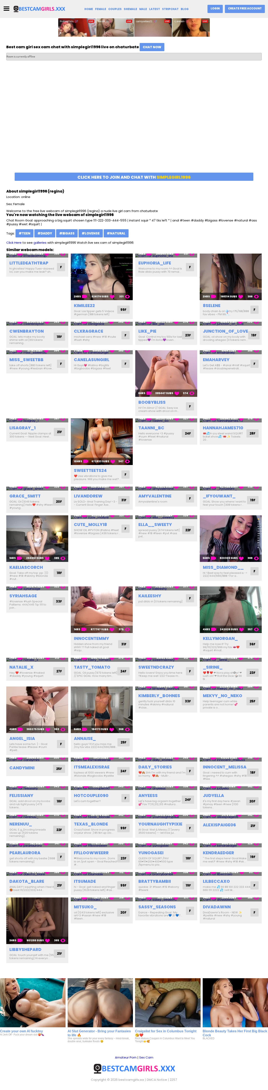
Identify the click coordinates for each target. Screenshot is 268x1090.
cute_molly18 (90, 524)
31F (123, 500)
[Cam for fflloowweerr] (102, 845)
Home (88, 9)
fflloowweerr (91, 853)
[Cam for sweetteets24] (102, 441)
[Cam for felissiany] (37, 788)
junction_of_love (225, 331)
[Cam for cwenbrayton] (37, 324)
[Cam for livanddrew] (102, 489)
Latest (154, 9)
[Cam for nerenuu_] (37, 817)
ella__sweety (155, 524)
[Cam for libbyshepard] (37, 920)
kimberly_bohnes (159, 696)
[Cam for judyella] (231, 788)
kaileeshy (149, 596)
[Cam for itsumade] (102, 874)
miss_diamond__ (223, 567)
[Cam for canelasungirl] (102, 352)
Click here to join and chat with (134, 177)
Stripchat (170, 9)
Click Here (14, 242)
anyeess (148, 795)
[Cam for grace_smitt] (37, 489)
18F (59, 337)
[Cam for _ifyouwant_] (231, 489)
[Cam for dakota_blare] (37, 874)
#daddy (44, 233)
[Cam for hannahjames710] (231, 420)
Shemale (130, 9)
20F (59, 501)
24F (188, 433)
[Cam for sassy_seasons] (166, 899)
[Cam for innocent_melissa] (231, 760)
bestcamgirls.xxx (131, 1079)
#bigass (67, 233)
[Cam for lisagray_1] (37, 420)
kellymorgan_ (220, 638)
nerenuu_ (20, 824)
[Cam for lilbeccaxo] (231, 874)
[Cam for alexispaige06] (231, 817)
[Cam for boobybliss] (166, 373)
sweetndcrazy (156, 667)
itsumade (85, 881)
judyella (213, 795)
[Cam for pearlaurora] (37, 845)
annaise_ (85, 738)
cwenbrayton (26, 331)
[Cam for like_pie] (166, 324)
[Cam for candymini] (37, 760)
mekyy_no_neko (222, 696)
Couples (115, 9)
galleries (40, 242)
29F (123, 742)
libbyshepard (25, 949)
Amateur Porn (126, 1057)
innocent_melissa (224, 767)
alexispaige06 (219, 825)
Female (100, 9)
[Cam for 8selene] (231, 277)
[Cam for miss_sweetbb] (37, 352)
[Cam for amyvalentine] (166, 489)
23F (188, 335)
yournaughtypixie (160, 824)
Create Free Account (245, 8)
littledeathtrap (28, 263)
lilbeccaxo (216, 881)
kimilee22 (84, 306)
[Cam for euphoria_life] (166, 256)
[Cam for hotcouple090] (102, 788)
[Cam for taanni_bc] (166, 420)
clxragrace (88, 331)
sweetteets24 (90, 470)
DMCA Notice (157, 1079)
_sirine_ (213, 667)
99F (123, 309)
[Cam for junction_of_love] (231, 324)
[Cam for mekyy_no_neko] (231, 688)
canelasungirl (91, 360)
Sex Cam (146, 1057)
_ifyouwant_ (219, 496)
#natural (116, 233)
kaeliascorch (26, 567)
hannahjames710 (223, 428)
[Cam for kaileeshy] (166, 588)
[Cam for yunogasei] (166, 845)
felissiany (21, 795)
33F (59, 601)
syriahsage (23, 596)
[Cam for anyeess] (166, 788)
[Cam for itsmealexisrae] (102, 760)
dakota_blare (26, 881)
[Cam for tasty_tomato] (102, 660)
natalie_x (21, 667)
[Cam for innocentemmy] (102, 609)
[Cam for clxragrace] (102, 324)
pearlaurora (24, 853)
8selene (211, 306)
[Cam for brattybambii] (166, 874)
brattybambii (154, 881)
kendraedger (218, 853)
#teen (24, 233)
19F (253, 335)
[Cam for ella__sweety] (166, 517)
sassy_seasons (157, 907)
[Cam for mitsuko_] (102, 899)
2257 (173, 1079)
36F (252, 644)
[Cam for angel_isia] (37, 709)
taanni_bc (151, 428)
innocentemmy (91, 638)
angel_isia (22, 738)
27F (59, 671)
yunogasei (151, 853)
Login (215, 8)
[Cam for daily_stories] (166, 760)
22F (188, 530)
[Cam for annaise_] (102, 709)
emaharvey (216, 360)
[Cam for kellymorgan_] (231, 609)
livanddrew (88, 496)
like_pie (147, 331)
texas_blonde (91, 824)
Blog (185, 9)
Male (143, 9)
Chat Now (152, 47)
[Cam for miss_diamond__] (231, 538)
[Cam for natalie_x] (37, 660)
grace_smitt (25, 496)
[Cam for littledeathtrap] (37, 256)
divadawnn (217, 907)
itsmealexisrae (92, 767)
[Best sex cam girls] (39, 9)
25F (252, 701)
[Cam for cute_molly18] (102, 517)
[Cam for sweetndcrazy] (166, 660)
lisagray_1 (22, 428)
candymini (22, 768)
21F (59, 432)
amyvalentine (154, 496)
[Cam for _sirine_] (231, 660)
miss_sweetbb (26, 360)
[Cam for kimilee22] (102, 277)
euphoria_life (154, 263)
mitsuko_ (85, 907)
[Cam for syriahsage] (37, 588)
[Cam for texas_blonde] (102, 817)
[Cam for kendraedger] (231, 845)
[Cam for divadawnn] (231, 899)
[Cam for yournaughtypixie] (166, 817)
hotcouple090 (91, 795)
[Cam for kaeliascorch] (37, 538)
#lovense (91, 233)
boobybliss (152, 402)
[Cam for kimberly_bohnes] (166, 688)
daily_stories (155, 767)
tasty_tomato (92, 667)
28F (252, 433)
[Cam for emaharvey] (231, 352)
